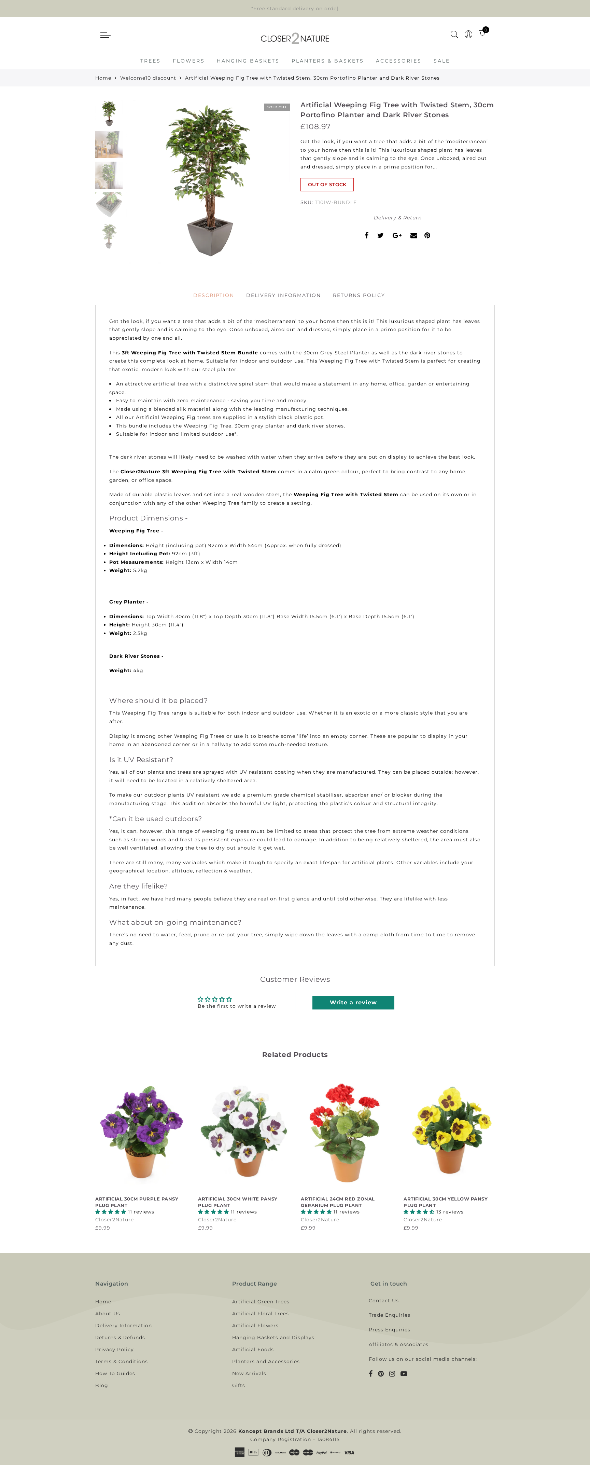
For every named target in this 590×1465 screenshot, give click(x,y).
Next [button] (268, 186)
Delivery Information (283, 295)
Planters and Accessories (266, 1361)
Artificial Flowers (255, 1325)
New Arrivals (249, 1373)
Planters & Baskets (328, 61)
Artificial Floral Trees (260, 1314)
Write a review (353, 1002)
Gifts (238, 1385)
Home (103, 78)
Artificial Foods (253, 1349)
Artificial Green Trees (261, 1302)
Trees (150, 61)
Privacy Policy (114, 1349)
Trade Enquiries (389, 1315)
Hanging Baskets (248, 61)
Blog (101, 1385)
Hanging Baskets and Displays (273, 1337)
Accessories (399, 61)
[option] (208, 182)
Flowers (189, 61)
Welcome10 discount (148, 78)
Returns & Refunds (120, 1337)
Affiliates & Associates (399, 1344)
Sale (442, 61)
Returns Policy (359, 295)
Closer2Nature (114, 1220)
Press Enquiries (389, 1330)
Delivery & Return (398, 218)
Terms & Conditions (121, 1361)
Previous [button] (138, 186)
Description (213, 295)
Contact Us (384, 1301)
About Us (107, 1314)
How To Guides (115, 1373)
